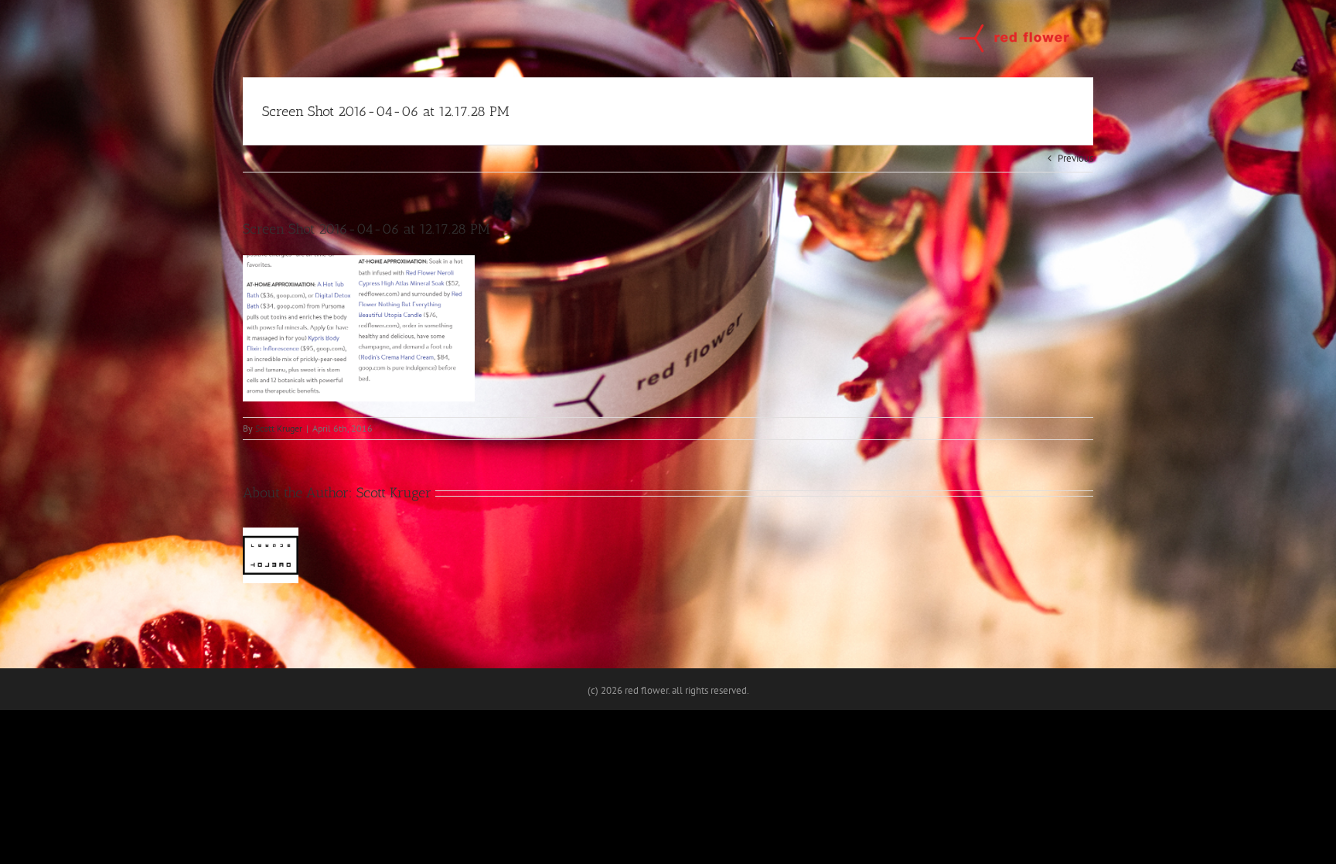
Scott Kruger (278, 428)
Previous (1075, 158)
